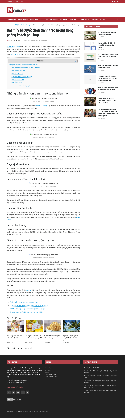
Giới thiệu (15, 1)
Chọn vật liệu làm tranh (18, 79)
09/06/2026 (101, 83)
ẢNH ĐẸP (84, 19)
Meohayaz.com (16, 54)
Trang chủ (9, 1)
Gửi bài (47, 372)
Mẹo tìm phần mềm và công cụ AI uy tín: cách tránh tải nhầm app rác (108, 56)
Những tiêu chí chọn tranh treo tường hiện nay (23, 65)
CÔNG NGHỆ (22, 19)
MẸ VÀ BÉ (53, 19)
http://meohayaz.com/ (21, 380)
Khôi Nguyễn (16, 40)
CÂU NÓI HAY (74, 19)
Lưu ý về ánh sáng (17, 82)
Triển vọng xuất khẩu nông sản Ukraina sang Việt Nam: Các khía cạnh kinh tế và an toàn (107, 78)
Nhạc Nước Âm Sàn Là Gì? (91, 368)
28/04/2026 (101, 118)
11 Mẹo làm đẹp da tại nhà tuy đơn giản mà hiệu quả (27, 309)
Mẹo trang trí (27, 25)
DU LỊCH (45, 19)
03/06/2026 (101, 92)
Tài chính (94, 19)
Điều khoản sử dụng (51, 374)
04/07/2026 (101, 61)
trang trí (28, 290)
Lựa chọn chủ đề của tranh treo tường (22, 76)
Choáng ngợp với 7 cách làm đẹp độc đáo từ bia (26, 312)
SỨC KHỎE (63, 19)
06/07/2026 (101, 49)
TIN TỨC (103, 19)
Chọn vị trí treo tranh (17, 73)
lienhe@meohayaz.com (18, 382)
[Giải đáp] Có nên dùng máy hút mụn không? (25, 302)
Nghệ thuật (18, 25)
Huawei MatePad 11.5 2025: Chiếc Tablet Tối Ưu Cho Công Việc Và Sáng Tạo (107, 100)
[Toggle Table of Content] (75, 61)
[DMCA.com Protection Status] (14, 399)
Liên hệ (21, 1)
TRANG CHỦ (12, 19)
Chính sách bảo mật (51, 376)
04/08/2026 (101, 37)
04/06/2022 (27, 40)
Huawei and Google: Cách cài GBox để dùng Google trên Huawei (106, 45)
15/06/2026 (101, 70)
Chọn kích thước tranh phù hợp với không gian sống (26, 67)
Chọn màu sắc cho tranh (18, 70)
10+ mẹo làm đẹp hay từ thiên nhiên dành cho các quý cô (29, 305)
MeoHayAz (19, 411)
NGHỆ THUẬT (34, 19)
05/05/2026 (101, 105)
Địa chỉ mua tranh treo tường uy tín (20, 86)
